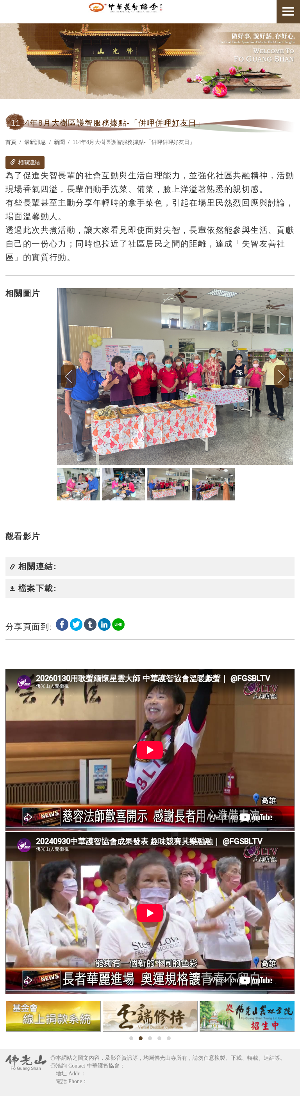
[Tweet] (76, 624)
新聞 (59, 142)
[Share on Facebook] (62, 624)
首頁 (10, 142)
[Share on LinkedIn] (104, 624)
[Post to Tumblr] (90, 624)
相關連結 (28, 162)
